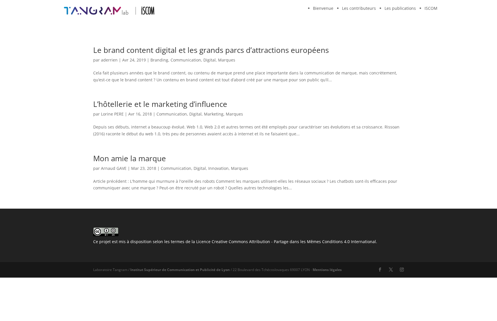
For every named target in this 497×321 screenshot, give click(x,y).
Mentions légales (327, 269)
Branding (159, 60)
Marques (226, 60)
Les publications (400, 8)
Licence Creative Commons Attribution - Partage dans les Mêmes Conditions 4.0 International (286, 241)
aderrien (109, 60)
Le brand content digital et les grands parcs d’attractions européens (211, 50)
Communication (186, 60)
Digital (209, 60)
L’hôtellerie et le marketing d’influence (160, 104)
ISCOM (431, 8)
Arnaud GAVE (114, 168)
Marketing (213, 114)
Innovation (218, 168)
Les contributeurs (359, 8)
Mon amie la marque (129, 158)
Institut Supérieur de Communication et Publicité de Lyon (180, 269)
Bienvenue (323, 8)
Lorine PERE (112, 114)
